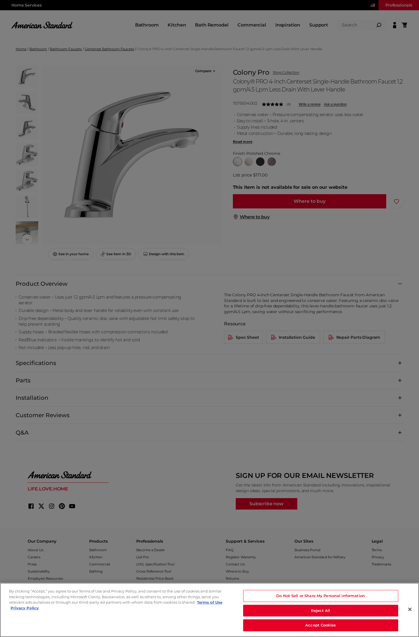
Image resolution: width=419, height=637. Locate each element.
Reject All (320, 610)
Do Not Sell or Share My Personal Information (320, 595)
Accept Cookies (320, 625)
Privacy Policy (25, 608)
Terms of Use (209, 602)
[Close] (410, 609)
